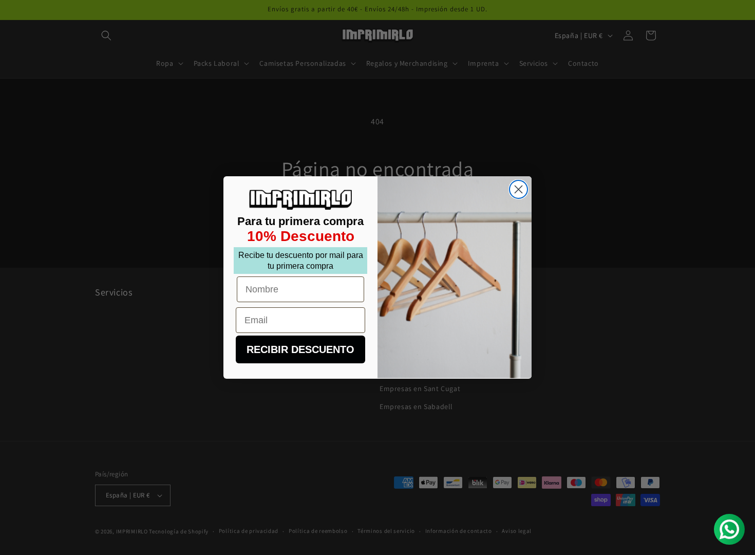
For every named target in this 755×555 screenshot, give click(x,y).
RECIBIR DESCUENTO (300, 349)
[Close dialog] (518, 189)
